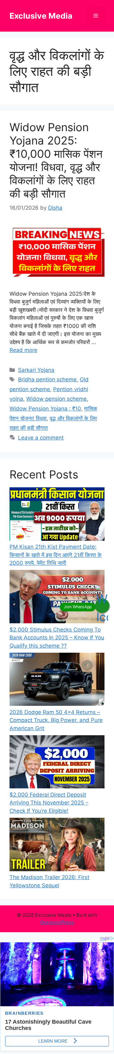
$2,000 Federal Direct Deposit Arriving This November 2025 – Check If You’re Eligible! (49, 803)
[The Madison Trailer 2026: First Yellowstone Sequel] (57, 845)
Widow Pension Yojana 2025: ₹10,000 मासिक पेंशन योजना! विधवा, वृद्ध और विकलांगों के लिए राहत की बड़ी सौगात (56, 160)
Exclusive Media (41, 16)
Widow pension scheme (56, 399)
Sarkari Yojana (36, 370)
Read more (23, 350)
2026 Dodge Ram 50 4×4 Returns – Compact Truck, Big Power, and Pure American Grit (56, 720)
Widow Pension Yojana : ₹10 (45, 408)
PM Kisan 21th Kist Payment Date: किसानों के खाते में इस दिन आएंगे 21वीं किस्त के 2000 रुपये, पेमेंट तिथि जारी (56, 555)
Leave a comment (41, 438)
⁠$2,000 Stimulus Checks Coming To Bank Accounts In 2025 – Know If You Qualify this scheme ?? (57, 637)
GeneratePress (57, 922)
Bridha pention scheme (47, 379)
